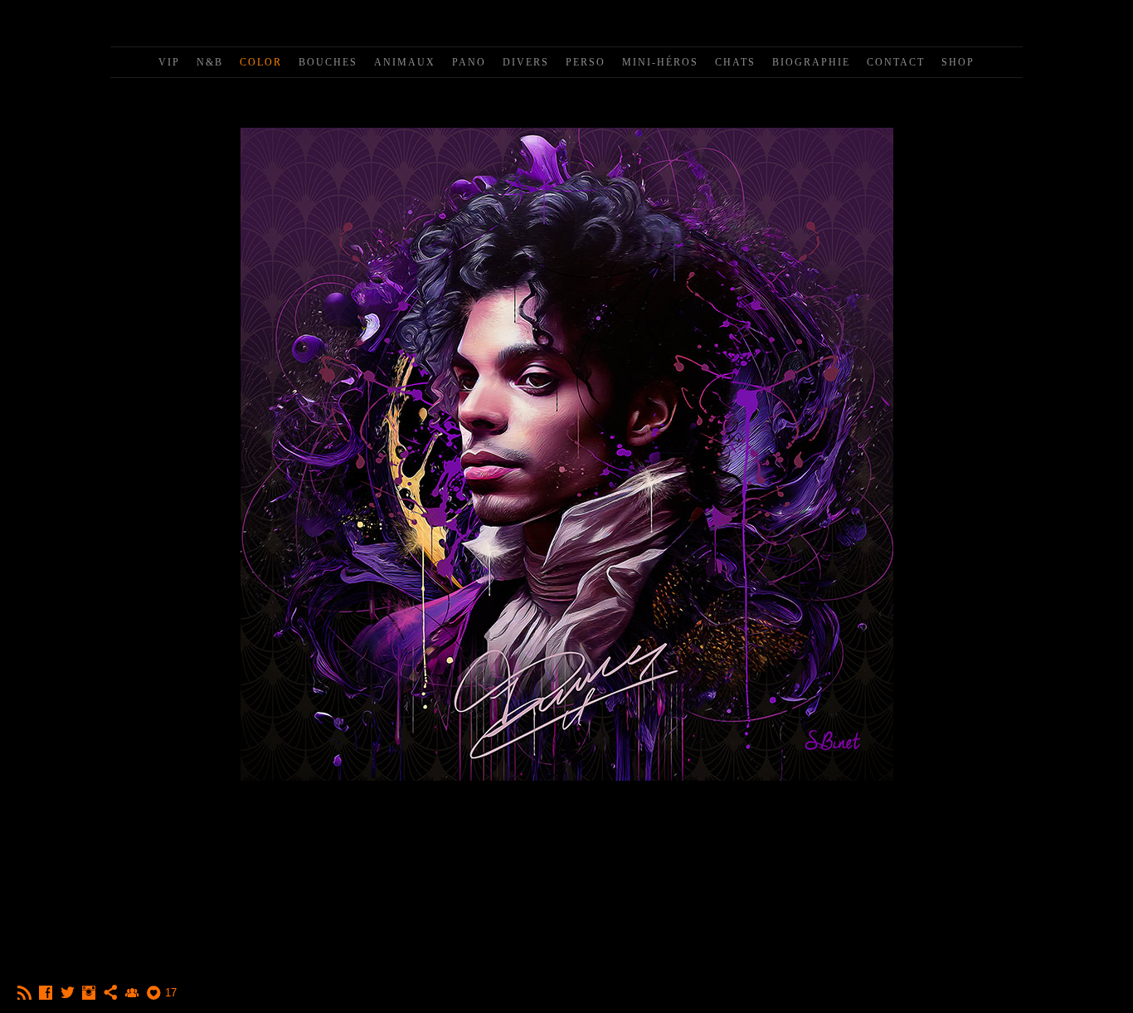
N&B (210, 62)
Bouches (328, 62)
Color (261, 62)
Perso (585, 62)
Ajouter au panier (567, 855)
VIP (169, 62)
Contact (896, 62)
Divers (526, 62)
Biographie (811, 62)
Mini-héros (660, 62)
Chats (735, 62)
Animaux (404, 62)
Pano (469, 62)
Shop (958, 62)
